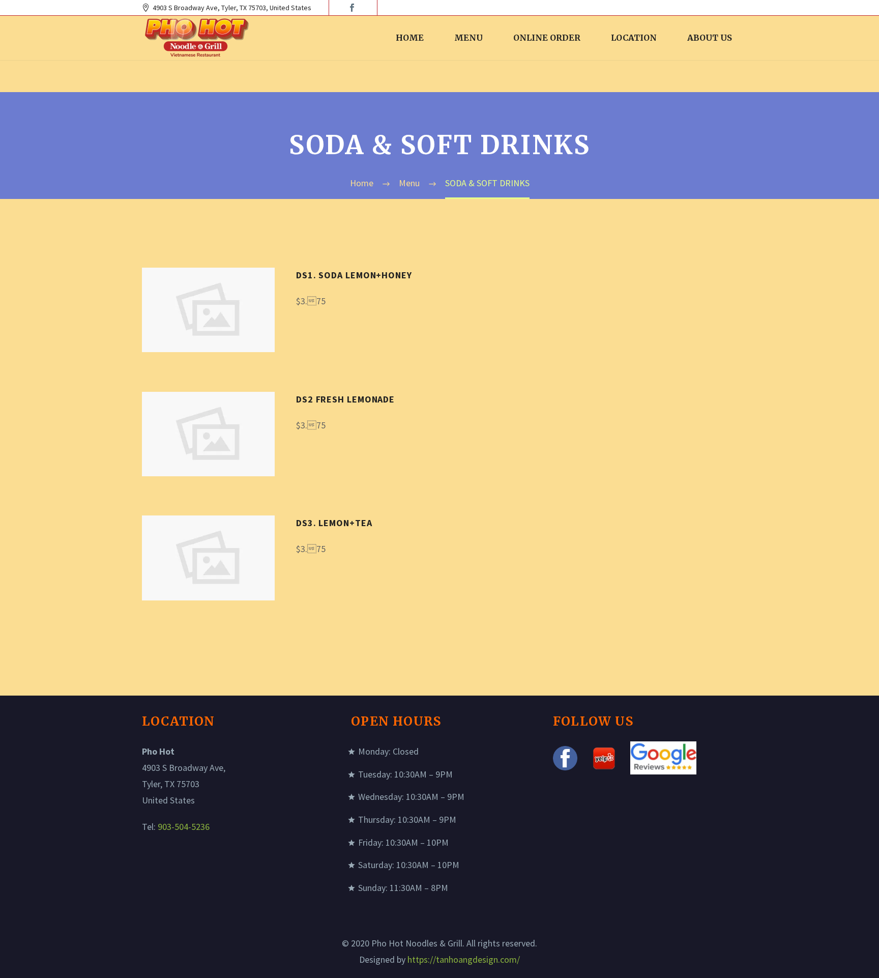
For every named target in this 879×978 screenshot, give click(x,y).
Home (410, 38)
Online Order (546, 38)
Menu (468, 38)
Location (634, 38)
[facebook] (352, 8)
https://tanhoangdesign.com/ (463, 959)
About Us (709, 38)
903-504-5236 (184, 826)
